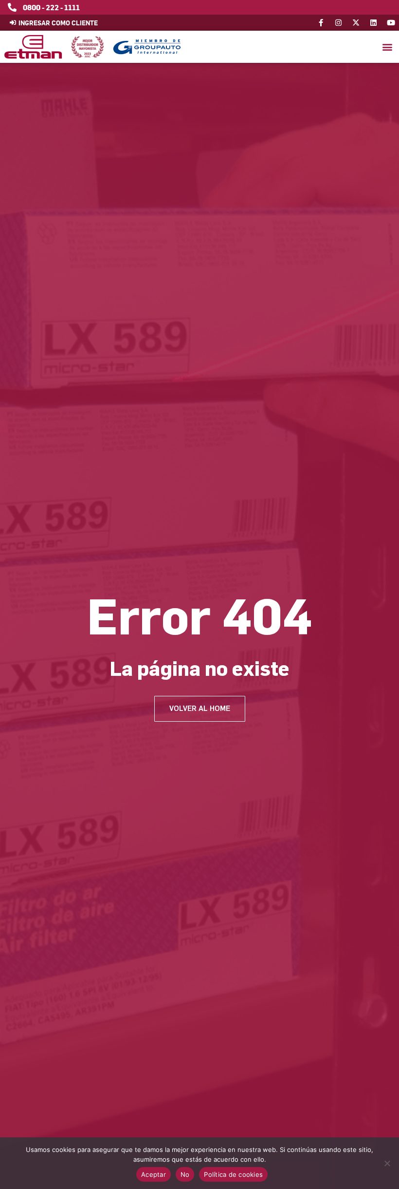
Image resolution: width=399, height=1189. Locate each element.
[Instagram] (338, 23)
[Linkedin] (373, 23)
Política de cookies (233, 1174)
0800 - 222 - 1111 (51, 7)
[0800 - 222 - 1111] (12, 7)
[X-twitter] (356, 23)
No (185, 1174)
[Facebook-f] (321, 23)
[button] (387, 47)
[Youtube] (391, 23)
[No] (387, 1163)
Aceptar (153, 1174)
